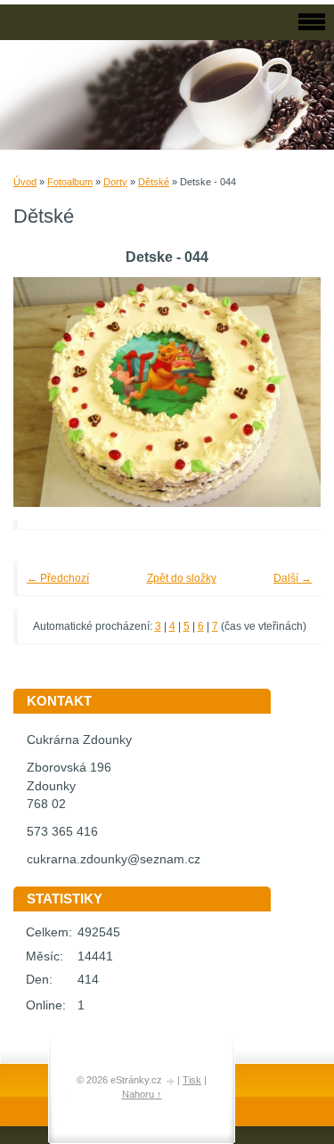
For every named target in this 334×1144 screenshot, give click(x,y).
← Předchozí (58, 578)
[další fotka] (283, 392)
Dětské (153, 181)
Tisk (192, 1080)
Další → (292, 578)
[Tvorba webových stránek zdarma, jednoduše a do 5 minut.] (171, 1081)
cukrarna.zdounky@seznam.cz (113, 859)
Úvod (25, 181)
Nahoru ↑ (142, 1094)
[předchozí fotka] (51, 392)
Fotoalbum (70, 181)
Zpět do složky (181, 578)
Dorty (115, 181)
